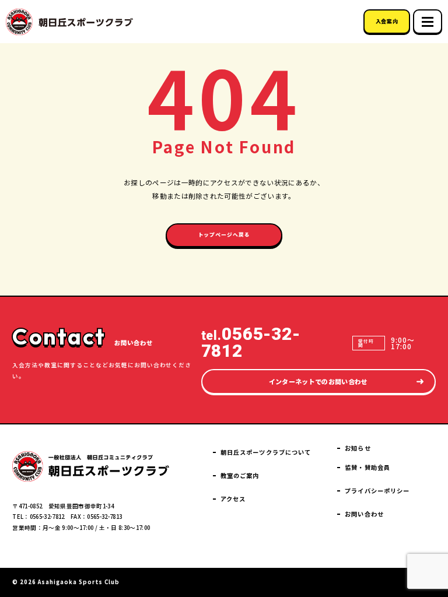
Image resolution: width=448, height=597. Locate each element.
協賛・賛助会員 (367, 467)
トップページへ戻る (224, 234)
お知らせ (357, 448)
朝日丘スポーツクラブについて (265, 452)
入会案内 (387, 21)
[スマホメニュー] (427, 21)
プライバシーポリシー (377, 490)
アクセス (233, 498)
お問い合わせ (364, 514)
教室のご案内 (240, 475)
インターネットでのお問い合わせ (318, 381)
